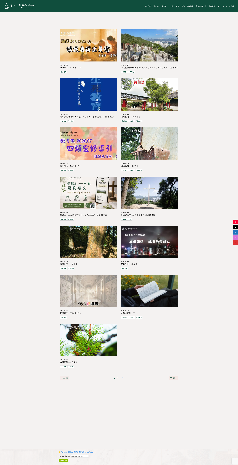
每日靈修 (71, 219)
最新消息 (124, 121)
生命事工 (124, 72)
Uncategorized (126, 219)
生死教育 (132, 72)
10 (123, 378)
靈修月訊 (63, 72)
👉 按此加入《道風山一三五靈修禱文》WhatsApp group (77, 452)
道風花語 (139, 121)
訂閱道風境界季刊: (65, 456)
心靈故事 (124, 317)
